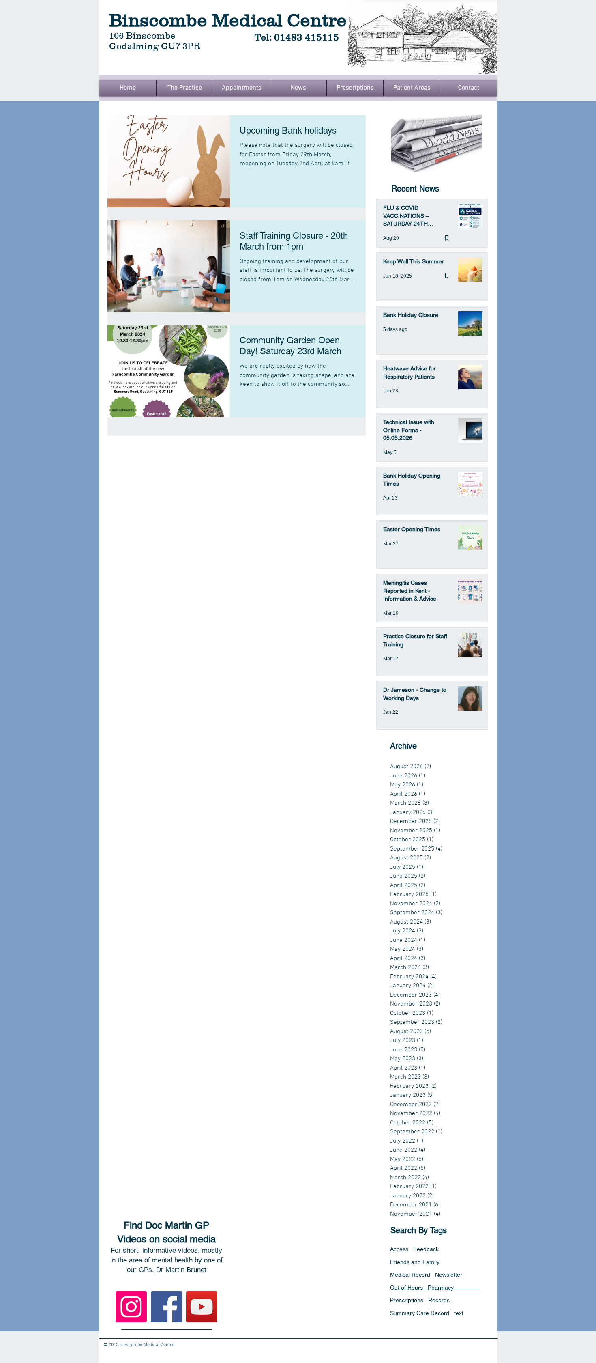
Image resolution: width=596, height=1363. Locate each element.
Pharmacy (441, 1287)
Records (439, 1300)
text (458, 1313)
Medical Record (410, 1274)
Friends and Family (414, 1262)
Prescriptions (406, 1300)
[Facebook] (166, 1306)
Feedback (426, 1249)
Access (399, 1249)
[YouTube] (201, 1306)
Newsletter (448, 1274)
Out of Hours (406, 1287)
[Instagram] (131, 1306)
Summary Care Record (419, 1313)
